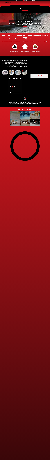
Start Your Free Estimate (25, 10)
